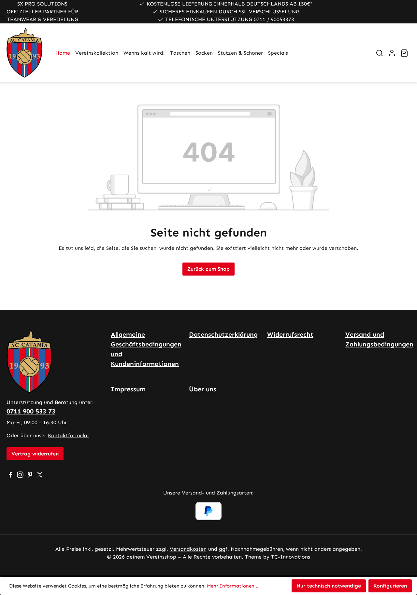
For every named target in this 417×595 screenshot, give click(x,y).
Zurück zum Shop (208, 269)
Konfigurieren (390, 586)
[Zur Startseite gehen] (24, 53)
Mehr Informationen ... (233, 586)
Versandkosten (188, 549)
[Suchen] (379, 53)
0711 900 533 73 (31, 411)
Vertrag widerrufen (35, 454)
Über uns (202, 389)
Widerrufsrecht (290, 334)
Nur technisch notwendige (328, 586)
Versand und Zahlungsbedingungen (379, 339)
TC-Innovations (290, 557)
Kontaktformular (68, 435)
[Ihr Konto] (392, 53)
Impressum (128, 389)
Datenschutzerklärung (223, 334)
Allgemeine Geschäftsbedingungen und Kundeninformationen (146, 349)
